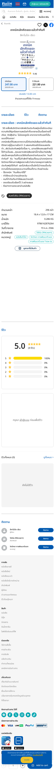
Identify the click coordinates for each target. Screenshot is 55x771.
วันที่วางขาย (7, 228)
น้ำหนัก (5, 219)
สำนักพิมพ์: (7, 233)
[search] (4, 11)
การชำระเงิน (6, 649)
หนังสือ (13, 17)
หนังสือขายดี (6, 566)
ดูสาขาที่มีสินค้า (30, 248)
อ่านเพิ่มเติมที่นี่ (38, 755)
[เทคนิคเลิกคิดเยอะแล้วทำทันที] (45, 25)
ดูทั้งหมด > (49, 457)
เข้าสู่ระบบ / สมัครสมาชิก (40, 4)
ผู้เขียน (4, 590)
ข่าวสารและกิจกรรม (9, 594)
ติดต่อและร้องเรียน (8, 686)
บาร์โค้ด (5, 224)
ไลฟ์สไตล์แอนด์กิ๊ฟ (8, 631)
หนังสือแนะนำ (6, 576)
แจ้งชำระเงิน (6, 659)
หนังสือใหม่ (5, 571)
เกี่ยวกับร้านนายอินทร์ (9, 681)
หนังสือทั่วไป (21, 237)
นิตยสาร (31, 17)
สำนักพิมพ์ (5, 585)
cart (24, 4)
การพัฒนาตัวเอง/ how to (41, 241)
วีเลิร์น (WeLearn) (44, 232)
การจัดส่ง (5, 654)
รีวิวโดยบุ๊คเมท (7, 599)
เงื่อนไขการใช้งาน (8, 691)
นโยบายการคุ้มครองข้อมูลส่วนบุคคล (15, 695)
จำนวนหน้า (6, 210)
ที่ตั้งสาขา (5, 700)
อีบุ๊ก (22, 17)
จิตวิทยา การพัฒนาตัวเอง (41, 237)
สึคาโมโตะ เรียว (27, 35)
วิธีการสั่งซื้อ (6, 644)
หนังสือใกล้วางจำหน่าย (10, 580)
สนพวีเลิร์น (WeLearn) (19, 195)
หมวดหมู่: (6, 237)
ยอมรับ (26, 760)
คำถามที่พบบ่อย (7, 663)
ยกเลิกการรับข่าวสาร (9, 668)
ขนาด (4, 215)
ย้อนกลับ (7, 23)
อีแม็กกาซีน (44, 17)
